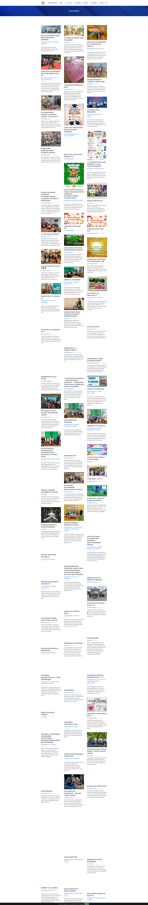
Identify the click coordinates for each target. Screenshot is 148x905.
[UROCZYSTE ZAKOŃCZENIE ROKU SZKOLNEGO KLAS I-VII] (51, 62)
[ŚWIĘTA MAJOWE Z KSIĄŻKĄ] (51, 705)
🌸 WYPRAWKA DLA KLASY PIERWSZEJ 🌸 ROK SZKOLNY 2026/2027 (96, 164)
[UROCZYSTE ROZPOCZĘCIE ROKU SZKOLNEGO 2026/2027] (51, 29)
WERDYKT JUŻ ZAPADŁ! (72, 280)
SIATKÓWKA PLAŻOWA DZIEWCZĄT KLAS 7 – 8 (95, 676)
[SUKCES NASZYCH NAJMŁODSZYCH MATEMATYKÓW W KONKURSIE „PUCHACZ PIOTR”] (51, 438)
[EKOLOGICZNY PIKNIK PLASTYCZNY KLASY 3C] (51, 609)
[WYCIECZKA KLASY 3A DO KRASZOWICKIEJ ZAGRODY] (74, 240)
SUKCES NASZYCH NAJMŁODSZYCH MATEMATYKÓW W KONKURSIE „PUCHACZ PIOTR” (49, 452)
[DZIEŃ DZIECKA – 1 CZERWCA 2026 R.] (74, 338)
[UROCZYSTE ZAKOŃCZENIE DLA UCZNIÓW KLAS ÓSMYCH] (97, 32)
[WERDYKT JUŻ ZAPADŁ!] (74, 272)
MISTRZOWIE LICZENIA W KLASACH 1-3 (50, 583)
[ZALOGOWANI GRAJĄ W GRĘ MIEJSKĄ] (51, 640)
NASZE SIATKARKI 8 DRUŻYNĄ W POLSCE (71, 524)
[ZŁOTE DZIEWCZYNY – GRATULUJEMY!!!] (74, 877)
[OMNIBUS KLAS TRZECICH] (97, 416)
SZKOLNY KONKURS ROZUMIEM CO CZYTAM (49, 491)
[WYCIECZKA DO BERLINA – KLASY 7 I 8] (97, 593)
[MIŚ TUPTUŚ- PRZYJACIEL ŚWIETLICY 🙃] (74, 146)
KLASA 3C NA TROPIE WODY (97, 786)
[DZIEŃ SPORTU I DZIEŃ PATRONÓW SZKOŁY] (97, 349)
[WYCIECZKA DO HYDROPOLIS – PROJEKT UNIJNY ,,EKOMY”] (74, 781)
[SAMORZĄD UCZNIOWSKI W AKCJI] (97, 704)
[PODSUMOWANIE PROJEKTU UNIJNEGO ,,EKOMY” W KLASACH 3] (51, 102)
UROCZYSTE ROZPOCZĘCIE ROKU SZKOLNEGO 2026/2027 (50, 38)
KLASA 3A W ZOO (93, 327)
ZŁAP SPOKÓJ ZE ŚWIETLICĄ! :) (93, 294)
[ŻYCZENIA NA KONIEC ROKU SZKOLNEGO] (74, 30)
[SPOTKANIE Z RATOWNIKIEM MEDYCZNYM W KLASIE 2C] (74, 477)
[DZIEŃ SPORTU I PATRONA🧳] (51, 288)
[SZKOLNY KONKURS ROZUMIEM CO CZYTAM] (51, 480)
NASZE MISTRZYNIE (70, 857)
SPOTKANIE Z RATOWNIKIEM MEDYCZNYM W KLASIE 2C (73, 487)
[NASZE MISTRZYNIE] (74, 849)
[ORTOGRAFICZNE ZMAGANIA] (74, 410)
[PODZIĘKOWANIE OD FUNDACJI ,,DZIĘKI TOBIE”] (97, 70)
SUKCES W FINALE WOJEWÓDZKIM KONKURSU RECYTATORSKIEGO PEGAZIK (94, 541)
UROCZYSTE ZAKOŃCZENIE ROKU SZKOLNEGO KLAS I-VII (50, 74)
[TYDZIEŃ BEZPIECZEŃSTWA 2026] (74, 70)
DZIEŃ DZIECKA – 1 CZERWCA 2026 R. (70, 349)
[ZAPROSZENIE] (74, 674)
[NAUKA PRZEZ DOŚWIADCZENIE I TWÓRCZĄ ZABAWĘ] (51, 138)
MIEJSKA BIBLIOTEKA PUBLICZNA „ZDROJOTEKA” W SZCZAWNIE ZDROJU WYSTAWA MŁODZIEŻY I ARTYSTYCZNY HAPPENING (73, 570)
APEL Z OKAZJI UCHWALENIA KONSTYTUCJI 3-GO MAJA (73, 827)
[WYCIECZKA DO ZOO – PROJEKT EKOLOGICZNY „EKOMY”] (51, 401)
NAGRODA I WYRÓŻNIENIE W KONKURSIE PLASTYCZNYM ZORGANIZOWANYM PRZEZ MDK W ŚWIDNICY (50, 738)
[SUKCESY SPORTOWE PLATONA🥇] (51, 547)
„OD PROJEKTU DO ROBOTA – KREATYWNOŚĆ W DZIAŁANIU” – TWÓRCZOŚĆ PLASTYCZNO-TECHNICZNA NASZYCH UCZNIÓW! (74, 382)
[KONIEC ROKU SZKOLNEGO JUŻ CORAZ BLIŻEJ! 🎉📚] (97, 247)
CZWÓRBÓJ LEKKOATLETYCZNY (71, 723)
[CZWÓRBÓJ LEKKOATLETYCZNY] (74, 712)
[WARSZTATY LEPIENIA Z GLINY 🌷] (51, 843)
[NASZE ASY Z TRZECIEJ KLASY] (74, 601)
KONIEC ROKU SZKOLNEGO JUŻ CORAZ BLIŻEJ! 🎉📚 (96, 260)
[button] (63, 3)
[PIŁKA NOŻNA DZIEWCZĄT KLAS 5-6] (97, 884)
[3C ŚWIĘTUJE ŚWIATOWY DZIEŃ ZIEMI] (97, 806)
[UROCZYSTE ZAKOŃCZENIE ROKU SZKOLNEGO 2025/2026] (74, 115)
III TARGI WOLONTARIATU (50, 234)
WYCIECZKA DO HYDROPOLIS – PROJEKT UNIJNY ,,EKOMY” (72, 793)
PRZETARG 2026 (92, 638)
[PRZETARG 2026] (97, 628)
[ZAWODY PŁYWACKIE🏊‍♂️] (97, 381)
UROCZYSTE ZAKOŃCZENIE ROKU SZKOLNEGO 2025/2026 (73, 130)
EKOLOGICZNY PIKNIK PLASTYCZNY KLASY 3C (49, 619)
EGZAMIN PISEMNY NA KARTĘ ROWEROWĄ (49, 526)
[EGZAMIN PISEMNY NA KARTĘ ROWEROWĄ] (51, 515)
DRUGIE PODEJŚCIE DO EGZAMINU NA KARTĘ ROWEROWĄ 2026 (72, 314)
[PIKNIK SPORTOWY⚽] (97, 191)
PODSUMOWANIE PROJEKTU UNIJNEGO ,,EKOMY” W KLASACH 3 (49, 114)
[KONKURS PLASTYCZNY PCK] (74, 218)
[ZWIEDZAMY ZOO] (74, 446)
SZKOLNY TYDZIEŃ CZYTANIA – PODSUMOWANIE (93, 838)
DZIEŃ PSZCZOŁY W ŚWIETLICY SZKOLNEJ (94, 579)
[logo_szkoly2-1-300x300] (43, 3)
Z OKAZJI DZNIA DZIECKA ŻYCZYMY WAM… (96, 458)
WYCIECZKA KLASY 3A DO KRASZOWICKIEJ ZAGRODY (73, 249)
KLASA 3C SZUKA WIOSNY (50, 823)
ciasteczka (82, 904)
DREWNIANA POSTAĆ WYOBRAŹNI (94, 861)
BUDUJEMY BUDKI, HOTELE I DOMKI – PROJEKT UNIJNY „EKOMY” (97, 751)
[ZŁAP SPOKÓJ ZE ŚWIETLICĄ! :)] (97, 283)
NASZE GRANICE (46, 791)
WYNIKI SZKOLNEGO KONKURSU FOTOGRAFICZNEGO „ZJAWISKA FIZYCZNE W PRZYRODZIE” (49, 196)
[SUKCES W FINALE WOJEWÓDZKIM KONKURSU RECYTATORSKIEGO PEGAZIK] (97, 524)
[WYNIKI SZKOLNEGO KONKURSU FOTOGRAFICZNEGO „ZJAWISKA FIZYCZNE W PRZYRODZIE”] (51, 178)
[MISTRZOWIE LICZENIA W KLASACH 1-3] (51, 572)
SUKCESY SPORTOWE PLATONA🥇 (48, 556)
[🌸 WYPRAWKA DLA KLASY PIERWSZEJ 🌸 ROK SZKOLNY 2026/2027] (97, 145)
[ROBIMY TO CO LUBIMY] (51, 878)
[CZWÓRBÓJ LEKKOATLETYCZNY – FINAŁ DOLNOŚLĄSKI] (51, 665)
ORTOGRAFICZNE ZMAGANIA (70, 421)
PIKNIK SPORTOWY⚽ (95, 201)
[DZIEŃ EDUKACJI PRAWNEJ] (74, 635)
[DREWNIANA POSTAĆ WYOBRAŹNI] (97, 852)
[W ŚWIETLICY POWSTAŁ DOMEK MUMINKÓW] (97, 490)
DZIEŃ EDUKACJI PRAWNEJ (73, 643)
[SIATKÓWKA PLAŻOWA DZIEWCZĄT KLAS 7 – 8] (97, 665)
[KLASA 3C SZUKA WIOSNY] (51, 813)
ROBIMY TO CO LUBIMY (49, 888)
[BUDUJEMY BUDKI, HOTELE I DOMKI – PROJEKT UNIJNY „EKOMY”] (97, 739)
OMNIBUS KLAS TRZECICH (96, 426)
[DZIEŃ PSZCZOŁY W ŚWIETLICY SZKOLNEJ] (97, 570)
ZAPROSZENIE (69, 690)
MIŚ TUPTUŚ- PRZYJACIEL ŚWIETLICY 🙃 (73, 156)
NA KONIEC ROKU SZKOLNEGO (93, 111)
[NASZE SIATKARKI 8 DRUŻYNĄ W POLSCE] (74, 512)
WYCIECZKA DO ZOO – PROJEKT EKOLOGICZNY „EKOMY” (49, 413)
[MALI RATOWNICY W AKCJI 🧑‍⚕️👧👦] (51, 256)
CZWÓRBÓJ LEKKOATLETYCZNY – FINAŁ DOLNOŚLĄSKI (50, 677)
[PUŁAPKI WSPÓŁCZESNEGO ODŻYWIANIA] (74, 746)
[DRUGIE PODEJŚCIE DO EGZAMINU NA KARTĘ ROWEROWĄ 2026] (74, 304)
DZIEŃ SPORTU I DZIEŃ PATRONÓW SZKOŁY (95, 360)
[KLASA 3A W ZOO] (97, 319)
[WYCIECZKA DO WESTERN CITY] (51, 322)
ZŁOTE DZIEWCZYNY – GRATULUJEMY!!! (71, 890)
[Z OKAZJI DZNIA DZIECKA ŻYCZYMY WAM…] (97, 449)
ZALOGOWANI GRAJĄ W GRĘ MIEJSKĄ (49, 649)
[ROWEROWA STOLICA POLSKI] (51, 361)
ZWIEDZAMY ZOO (70, 456)
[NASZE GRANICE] (51, 775)
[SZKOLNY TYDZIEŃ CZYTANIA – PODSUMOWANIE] (97, 828)
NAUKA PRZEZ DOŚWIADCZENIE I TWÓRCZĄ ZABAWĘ (48, 150)
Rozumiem (86, 903)
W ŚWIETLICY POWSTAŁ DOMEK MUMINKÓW (95, 499)
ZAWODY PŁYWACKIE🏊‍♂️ (95, 389)
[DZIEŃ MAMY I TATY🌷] (97, 471)
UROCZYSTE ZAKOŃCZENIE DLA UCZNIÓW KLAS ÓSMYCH (96, 44)
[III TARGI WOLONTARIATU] (51, 224)
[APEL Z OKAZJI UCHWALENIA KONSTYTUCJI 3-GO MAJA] (74, 816)
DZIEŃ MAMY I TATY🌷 (95, 479)
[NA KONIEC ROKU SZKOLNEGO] (97, 102)
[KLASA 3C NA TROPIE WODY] (97, 776)
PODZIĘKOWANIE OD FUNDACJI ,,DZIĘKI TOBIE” (96, 81)
